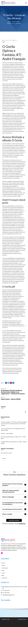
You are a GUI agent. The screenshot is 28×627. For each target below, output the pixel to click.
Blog (3, 575)
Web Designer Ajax (10, 623)
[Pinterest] (11, 383)
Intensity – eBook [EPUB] (7, 433)
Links (3, 570)
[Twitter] (8, 383)
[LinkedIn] (13, 383)
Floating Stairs (21, 625)
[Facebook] (6, 383)
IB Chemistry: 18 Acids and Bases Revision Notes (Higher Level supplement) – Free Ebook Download (13, 392)
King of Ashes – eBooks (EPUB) (11, 399)
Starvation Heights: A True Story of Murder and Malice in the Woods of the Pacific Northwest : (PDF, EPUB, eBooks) (14, 423)
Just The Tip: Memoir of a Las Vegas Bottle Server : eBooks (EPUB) (13, 429)
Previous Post (3, 388)
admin (15, 40)
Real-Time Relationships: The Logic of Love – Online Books (13, 437)
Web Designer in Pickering (21, 623)
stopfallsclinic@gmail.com (9, 595)
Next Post (3, 397)
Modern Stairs (7, 625)
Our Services (5, 568)
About (3, 565)
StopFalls (12, 619)
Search (3, 407)
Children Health (15, 21)
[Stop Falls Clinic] (8, 2)
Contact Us (4, 578)
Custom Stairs (14, 625)
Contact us (22, 523)
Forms (3, 573)
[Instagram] (2, 553)
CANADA (15, 619)
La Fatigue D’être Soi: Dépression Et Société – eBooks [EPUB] (14, 442)
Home (9, 21)
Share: (2, 382)
